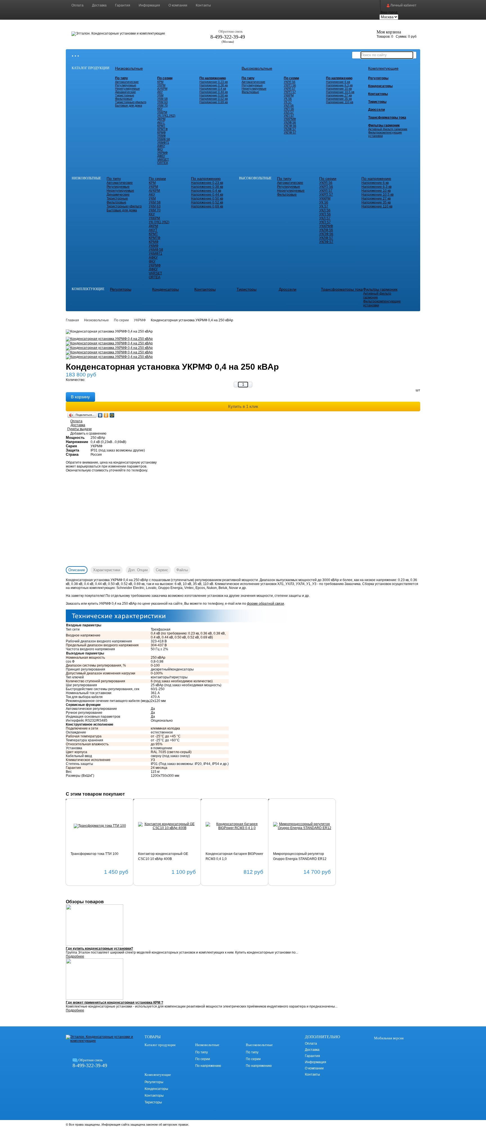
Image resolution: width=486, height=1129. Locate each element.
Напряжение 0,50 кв (213, 95)
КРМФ (161, 132)
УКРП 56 (290, 85)
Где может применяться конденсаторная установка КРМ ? (114, 1002)
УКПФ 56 (290, 125)
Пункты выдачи (79, 429)
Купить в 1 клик (243, 406)
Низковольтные (129, 68)
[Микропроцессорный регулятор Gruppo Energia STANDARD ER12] (302, 825)
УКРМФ (162, 152)
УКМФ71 (163, 142)
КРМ (160, 81)
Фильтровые (123, 98)
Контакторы (378, 94)
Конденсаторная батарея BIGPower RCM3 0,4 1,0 (234, 856)
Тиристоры (377, 102)
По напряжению (212, 78)
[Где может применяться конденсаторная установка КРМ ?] (243, 979)
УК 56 (288, 98)
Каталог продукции (90, 68)
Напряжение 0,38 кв (213, 85)
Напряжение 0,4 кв (212, 88)
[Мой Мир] (112, 415)
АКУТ (161, 122)
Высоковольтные (257, 68)
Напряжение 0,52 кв (213, 98)
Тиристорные (124, 95)
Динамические (125, 92)
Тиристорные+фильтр (130, 102)
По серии (164, 78)
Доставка (99, 5)
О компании (177, 5)
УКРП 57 (290, 92)
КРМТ (161, 125)
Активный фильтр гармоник (387, 129)
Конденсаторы (380, 86)
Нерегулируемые (127, 88)
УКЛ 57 (289, 112)
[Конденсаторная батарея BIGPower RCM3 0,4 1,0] (235, 825)
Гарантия (122, 5)
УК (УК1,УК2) (166, 115)
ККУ (160, 108)
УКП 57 (289, 115)
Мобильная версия (388, 1038)
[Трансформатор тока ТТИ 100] (100, 825)
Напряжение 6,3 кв (339, 85)
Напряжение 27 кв (339, 95)
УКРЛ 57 (289, 88)
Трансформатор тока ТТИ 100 (94, 854)
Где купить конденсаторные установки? (99, 948)
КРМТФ (162, 129)
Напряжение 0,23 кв (213, 81)
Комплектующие (383, 68)
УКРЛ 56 (289, 81)
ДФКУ (161, 156)
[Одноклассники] (106, 415)
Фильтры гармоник (384, 125)
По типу (121, 78)
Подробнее (75, 956)
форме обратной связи (265, 604)
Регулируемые (125, 85)
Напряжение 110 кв (339, 102)
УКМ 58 (162, 98)
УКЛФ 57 (290, 129)
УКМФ (161, 135)
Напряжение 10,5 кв (340, 92)
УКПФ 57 (290, 132)
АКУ (160, 92)
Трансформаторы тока (387, 117)
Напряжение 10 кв (339, 88)
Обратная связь (231, 31)
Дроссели (376, 110)
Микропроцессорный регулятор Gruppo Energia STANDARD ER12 (300, 856)
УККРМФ (290, 119)
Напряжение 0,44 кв (213, 92)
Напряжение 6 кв (338, 81)
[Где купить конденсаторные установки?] (243, 925)
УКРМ (161, 85)
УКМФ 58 (163, 139)
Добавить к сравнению (88, 433)
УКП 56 (289, 108)
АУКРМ (162, 88)
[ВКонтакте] (100, 415)
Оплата (77, 5)
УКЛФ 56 (290, 122)
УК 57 (288, 102)
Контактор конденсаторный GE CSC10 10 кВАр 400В (163, 856)
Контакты (203, 5)
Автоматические (127, 81)
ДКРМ (161, 119)
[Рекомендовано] (79, 812)
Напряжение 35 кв (339, 98)
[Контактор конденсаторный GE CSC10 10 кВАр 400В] (167, 825)
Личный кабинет (403, 5)
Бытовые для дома (128, 105)
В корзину (80, 396)
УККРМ (162, 112)
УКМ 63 (162, 102)
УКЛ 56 (289, 105)
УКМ (160, 95)
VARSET (163, 159)
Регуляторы (378, 78)
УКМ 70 (162, 105)
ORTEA (162, 162)
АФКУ (161, 146)
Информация (149, 5)
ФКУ (160, 149)
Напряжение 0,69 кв (213, 102)
